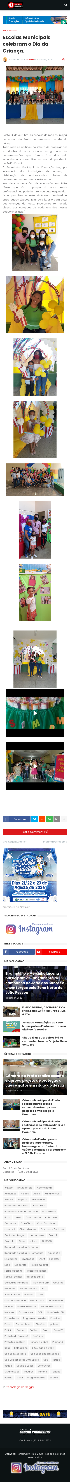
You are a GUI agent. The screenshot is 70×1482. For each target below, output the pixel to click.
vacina (8, 1377)
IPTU (44, 1288)
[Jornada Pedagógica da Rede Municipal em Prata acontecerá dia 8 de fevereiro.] (11, 1026)
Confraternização (14, 1235)
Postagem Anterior (15, 842)
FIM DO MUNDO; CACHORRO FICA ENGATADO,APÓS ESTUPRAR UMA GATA (44, 1011)
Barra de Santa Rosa (16, 1205)
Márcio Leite (56, 1300)
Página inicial (10, 30)
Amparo (22, 1199)
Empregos (28, 1259)
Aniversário (38, 1199)
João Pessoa (12, 1294)
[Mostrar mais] (64, 819)
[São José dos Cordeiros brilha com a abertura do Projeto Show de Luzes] (11, 1042)
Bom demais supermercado (21, 1211)
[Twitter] (34, 819)
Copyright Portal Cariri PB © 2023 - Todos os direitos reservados (35, 1455)
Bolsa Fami (39, 1205)
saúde (8, 1365)
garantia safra (34, 1276)
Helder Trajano (28, 1288)
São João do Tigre (15, 1354)
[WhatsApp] (49, 819)
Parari (7, 1324)
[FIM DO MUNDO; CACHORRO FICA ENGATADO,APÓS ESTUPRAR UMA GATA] (11, 1011)
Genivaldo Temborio (16, 1282)
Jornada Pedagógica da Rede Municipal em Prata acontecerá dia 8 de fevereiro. (44, 1026)
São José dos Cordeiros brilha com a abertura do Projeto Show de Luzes (44, 1041)
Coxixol (52, 1235)
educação (54, 1253)
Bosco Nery (49, 1211)
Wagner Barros (36, 1377)
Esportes (54, 1259)
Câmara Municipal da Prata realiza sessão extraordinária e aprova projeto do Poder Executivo (43, 1127)
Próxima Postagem (54, 842)
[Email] (56, 819)
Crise (22, 1241)
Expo (7, 1265)
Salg (7, 1348)
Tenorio (42, 1371)
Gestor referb (41, 1282)
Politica (21, 1330)
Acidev (25, 1193)
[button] (4, 5)
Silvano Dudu (12, 1371)
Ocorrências (25, 1312)
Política (34, 1330)
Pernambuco (23, 1324)
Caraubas (10, 1223)
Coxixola (9, 1241)
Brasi (7, 1217)
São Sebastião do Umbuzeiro (21, 1360)
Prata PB (58, 1330)
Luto (40, 1294)
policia (54, 1324)
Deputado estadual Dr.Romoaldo (23, 1253)
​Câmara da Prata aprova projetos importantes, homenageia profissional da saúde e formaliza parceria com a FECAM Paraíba (44, 1146)
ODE (40, 1312)
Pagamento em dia (34, 1318)
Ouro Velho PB (55, 1312)
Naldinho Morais (26, 1306)
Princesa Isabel (39, 1342)
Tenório (56, 1371)
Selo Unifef (44, 1365)
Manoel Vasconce (15, 1300)
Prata (46, 1330)
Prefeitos (38, 1336)
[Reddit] (42, 819)
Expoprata (21, 1265)
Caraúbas (27, 1223)
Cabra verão (33, 1217)
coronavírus (37, 1235)
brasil (18, 1217)
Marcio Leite (37, 1300)
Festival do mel (13, 1276)
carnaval (9, 1229)
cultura (33, 1241)
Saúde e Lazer (25, 1365)
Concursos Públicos (52, 1229)
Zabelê (54, 1377)
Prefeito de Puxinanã (16, 1336)
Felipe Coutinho (13, 1270)
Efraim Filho (11, 1259)
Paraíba (55, 1318)
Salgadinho (21, 1348)
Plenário (41, 1324)
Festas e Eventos (36, 1270)
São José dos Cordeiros (45, 1354)
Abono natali (44, 1187)
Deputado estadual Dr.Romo (21, 1247)
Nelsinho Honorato (51, 1306)
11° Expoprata (24, 1187)
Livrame (29, 1294)
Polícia (8, 1330)
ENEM (42, 1259)
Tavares (29, 1371)
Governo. (9, 1288)
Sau (45, 1360)
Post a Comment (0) (35, 832)
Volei (20, 1377)
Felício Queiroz (39, 1265)
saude (56, 1360)
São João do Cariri (43, 1348)
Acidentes (10, 1193)
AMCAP (8, 1199)
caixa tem (51, 1217)
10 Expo (8, 1187)
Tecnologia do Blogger (20, 1387)
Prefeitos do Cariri (14, 1342)
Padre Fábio (11, 1318)
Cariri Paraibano (46, 1223)
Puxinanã (57, 1342)
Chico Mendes (27, 1229)
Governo (58, 1282)
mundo (8, 1306)
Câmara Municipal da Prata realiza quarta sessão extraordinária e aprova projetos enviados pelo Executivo (41, 1107)
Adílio (36, 1193)
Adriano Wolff (52, 1193)
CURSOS (47, 1241)
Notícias (9, 1312)
